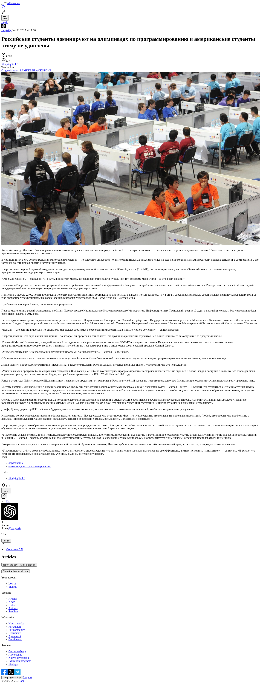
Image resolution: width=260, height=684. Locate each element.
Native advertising (18, 657)
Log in (12, 583)
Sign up (12, 586)
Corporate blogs (17, 651)
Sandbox (13, 611)
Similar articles (28, 564)
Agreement (14, 636)
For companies (16, 629)
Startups (13, 664)
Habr (21, 680)
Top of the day (10, 564)
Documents (14, 632)
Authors (13, 608)
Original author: (26, 70)
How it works (16, 623)
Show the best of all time (15, 571)
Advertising (15, 654)
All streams (13, 3)
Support (27, 677)
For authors (14, 626)
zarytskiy (6, 30)
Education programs (19, 660)
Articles (12, 598)
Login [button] (4, 22)
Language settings (12, 677)
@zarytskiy (14, 528)
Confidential (15, 639)
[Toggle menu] (2, 4)
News (11, 601)
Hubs (11, 605)
